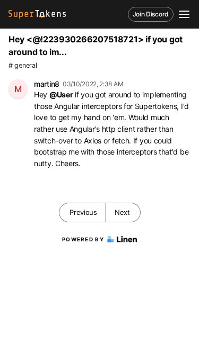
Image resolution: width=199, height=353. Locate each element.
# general (22, 65)
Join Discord (151, 14)
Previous (83, 212)
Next (122, 212)
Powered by (83, 239)
